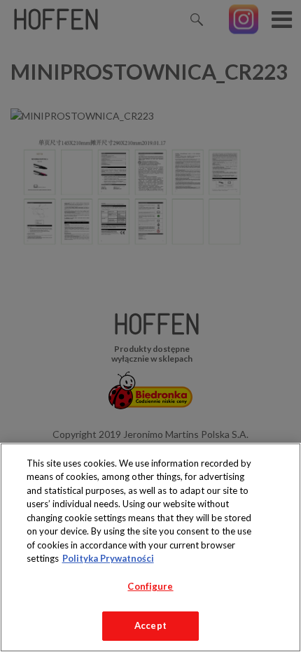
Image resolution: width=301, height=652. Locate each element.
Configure (150, 586)
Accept (150, 625)
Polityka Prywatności (108, 558)
